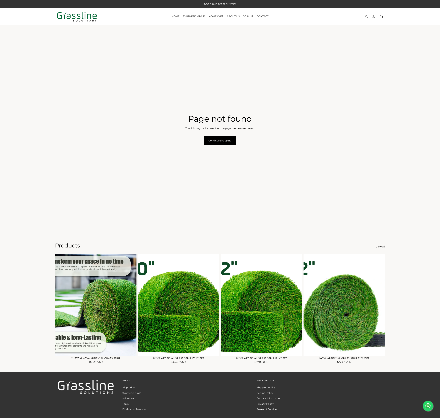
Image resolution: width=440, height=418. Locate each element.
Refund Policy (265, 393)
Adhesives (128, 398)
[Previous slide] (60, 304)
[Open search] (366, 16)
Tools (125, 403)
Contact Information (269, 398)
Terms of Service (267, 409)
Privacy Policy (265, 403)
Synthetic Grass (131, 393)
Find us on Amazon (134, 409)
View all (380, 246)
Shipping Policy (266, 387)
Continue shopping (220, 140)
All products (129, 387)
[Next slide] (131, 304)
